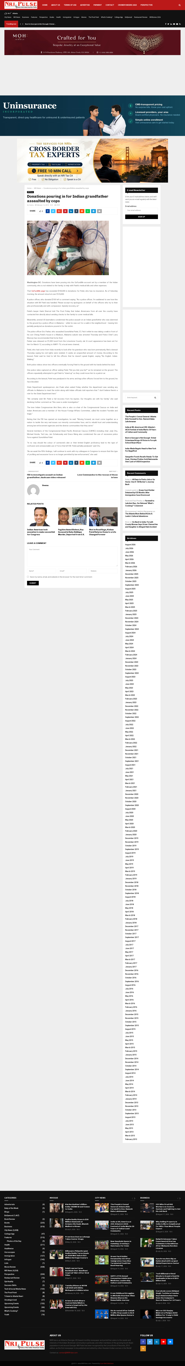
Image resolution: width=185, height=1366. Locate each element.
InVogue (76, 17)
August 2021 (130, 765)
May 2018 (129, 908)
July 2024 (129, 636)
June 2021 (129, 772)
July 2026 (129, 548)
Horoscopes (9, 1252)
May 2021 (129, 776)
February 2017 (131, 963)
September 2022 (132, 717)
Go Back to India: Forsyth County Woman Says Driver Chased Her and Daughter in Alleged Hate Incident (141, 524)
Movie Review (10, 1267)
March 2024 (130, 651)
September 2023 (132, 673)
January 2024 (130, 658)
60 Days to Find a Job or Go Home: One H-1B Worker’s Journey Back (140, 481)
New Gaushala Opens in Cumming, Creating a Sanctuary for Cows (120, 1243)
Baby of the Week (11, 1208)
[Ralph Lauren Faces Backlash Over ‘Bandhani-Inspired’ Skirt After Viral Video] (56, 1271)
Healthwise (8, 1249)
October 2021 (130, 757)
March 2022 (130, 739)
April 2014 (129, 1088)
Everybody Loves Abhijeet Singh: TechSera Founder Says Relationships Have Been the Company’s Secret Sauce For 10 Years (168, 1295)
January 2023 (130, 702)
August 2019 (130, 853)
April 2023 (129, 691)
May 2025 (129, 600)
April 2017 (129, 956)
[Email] (177, 24)
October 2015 (130, 1022)
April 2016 (129, 1000)
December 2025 (131, 574)
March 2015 (130, 1047)
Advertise (85, 5)
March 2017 (130, 959)
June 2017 (129, 948)
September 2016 (132, 981)
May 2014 (129, 1084)
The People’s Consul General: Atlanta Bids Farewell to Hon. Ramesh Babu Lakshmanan (140, 419)
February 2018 (131, 919)
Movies (83, 17)
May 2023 (129, 688)
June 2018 (129, 904)
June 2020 (129, 816)
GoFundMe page (38, 291)
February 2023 (131, 699)
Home (44, 5)
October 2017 (130, 934)
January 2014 (130, 1099)
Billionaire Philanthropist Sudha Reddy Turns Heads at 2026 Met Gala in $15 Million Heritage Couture (77, 1254)
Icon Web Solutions (107, 1363)
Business (25, 17)
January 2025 (130, 614)
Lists (6, 1263)
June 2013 (129, 1125)
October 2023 (130, 669)
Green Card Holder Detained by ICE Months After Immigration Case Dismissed (140, 492)
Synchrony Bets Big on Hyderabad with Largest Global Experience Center (167, 1261)
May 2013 (129, 1128)
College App (119, 17)
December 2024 (131, 618)
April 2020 (129, 824)
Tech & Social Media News (15, 1289)
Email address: (131, 206)
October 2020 (130, 802)
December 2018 (131, 882)
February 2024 (131, 655)
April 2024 (129, 647)
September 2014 (132, 1069)
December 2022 (131, 706)
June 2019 (129, 860)
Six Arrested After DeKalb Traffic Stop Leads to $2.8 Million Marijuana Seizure (122, 1313)
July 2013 (129, 1121)
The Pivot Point (94, 17)
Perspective (147, 5)
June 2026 (129, 552)
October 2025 (130, 581)
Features (34, 17)
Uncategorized (10, 1300)
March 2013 (130, 1136)
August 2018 (130, 897)
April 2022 (129, 735)
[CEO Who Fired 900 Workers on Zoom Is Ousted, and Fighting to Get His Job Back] (147, 1207)
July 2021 (129, 769)
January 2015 (130, 1055)
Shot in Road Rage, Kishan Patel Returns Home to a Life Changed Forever (102, 532)
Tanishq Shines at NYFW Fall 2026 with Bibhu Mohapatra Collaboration (77, 1288)
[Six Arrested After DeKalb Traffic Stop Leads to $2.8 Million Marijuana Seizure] (102, 1314)
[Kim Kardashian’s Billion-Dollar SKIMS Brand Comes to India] (56, 1207)
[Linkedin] (171, 24)
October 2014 (130, 1066)
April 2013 (129, 1132)
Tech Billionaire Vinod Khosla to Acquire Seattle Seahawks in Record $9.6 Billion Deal (167, 1277)
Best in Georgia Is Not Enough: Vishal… (40, 24)
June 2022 (129, 728)
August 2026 (130, 545)
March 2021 (130, 783)
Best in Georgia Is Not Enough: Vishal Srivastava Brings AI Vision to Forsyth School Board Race (141, 440)
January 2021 (130, 791)
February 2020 (131, 831)
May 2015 (129, 1040)
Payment (98, 5)
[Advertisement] (92, 75)
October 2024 (130, 625)
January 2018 (130, 923)
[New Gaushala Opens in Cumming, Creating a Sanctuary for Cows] (102, 1244)
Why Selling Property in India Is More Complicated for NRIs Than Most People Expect (168, 1225)
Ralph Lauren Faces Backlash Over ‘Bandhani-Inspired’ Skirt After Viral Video (77, 1271)
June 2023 (129, 684)
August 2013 (130, 1117)
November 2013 (131, 1106)
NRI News (16, 17)
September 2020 (132, 805)
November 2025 (131, 578)
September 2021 (132, 761)
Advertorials (9, 1204)
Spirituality (8, 1281)
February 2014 (131, 1095)
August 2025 (130, 589)
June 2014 (129, 1081)
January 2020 (130, 835)
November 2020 (131, 798)
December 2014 (131, 1059)
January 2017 (130, 967)
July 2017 (129, 945)
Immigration (67, 17)
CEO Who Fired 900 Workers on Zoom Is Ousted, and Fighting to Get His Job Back (168, 1207)
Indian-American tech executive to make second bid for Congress (41, 532)
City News (7, 17)
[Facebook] (165, 24)
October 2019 (130, 846)
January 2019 (130, 879)
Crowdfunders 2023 (127, 5)
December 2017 (131, 926)
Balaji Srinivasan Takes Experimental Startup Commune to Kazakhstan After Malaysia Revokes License (167, 1243)
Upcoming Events (11, 1303)
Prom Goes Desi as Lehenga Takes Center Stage (77, 1238)
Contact (110, 5)
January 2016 (130, 1011)
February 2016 (131, 1007)
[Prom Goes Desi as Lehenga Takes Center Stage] (56, 1240)
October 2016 (130, 978)
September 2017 (132, 937)
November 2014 (131, 1062)
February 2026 (131, 567)
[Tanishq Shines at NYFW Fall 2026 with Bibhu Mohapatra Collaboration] (56, 1289)
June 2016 (129, 992)
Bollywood (128, 17)
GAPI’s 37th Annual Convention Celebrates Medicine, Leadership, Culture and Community (121, 1279)
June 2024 (129, 640)
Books (52, 17)
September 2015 (132, 1025)
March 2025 (130, 607)
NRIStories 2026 (155, 17)
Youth (6, 1315)
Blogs (6, 1212)
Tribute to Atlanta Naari (13, 1296)
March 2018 (130, 915)
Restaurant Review (140, 17)
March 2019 (130, 871)
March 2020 (130, 827)
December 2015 (131, 1014)
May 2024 (129, 644)
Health (58, 17)
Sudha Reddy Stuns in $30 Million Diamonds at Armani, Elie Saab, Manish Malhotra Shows (76, 1222)
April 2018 (129, 912)
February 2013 (131, 1139)
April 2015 (129, 1044)
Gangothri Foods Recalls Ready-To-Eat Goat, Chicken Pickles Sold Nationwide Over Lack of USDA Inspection (141, 459)
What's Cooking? (11, 1311)
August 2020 (130, 809)
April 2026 (129, 559)
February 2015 (131, 1051)
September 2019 (132, 849)
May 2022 (129, 732)
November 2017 (131, 930)
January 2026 (130, 570)
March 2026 (130, 563)
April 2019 (129, 868)
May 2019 (129, 864)
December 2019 (131, 838)
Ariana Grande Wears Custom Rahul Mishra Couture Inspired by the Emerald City (76, 1304)
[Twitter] (168, 24)
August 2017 (130, 941)
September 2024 (132, 629)
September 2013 (132, 1113)
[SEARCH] (155, 397)
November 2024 (131, 622)
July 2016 (129, 989)
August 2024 (130, 633)
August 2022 (130, 721)
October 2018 (130, 890)
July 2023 (129, 680)
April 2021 (129, 780)
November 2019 (131, 842)
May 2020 (129, 820)
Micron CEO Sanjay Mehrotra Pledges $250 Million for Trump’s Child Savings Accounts (167, 1314)
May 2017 (129, 952)
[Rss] (180, 24)
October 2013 (130, 1110)
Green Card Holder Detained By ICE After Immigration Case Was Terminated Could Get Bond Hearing (120, 1261)
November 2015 (131, 1018)
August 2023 (130, 677)
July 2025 (129, 592)
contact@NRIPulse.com (68, 1353)
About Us (55, 5)
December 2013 (131, 1103)
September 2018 (132, 893)
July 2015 (129, 1033)
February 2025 (131, 611)
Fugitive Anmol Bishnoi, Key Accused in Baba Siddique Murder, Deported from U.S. (71, 532)
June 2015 (129, 1036)
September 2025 (132, 585)
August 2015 (130, 1029)
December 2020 (131, 794)
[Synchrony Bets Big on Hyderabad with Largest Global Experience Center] (147, 1262)
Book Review (9, 1219)
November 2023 (131, 666)
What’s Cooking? (106, 17)
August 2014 (130, 1073)
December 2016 (131, 970)
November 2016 (131, 974)
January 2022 (130, 747)
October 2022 (130, 713)
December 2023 (131, 662)
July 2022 (129, 725)
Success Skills (10, 1285)
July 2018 (129, 901)
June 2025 (129, 596)
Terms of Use (70, 5)
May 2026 (129, 556)
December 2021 (131, 750)
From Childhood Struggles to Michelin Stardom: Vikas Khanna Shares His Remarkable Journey (122, 1296)
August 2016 (130, 985)
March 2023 (130, 695)
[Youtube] (174, 24)
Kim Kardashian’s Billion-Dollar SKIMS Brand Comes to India (77, 1206)
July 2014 (129, 1077)
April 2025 (129, 603)
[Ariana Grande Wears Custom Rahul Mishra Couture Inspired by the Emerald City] (56, 1304)
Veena (31, 205)
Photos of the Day (14, 1241)
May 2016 (129, 996)
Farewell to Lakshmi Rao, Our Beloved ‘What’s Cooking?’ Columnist (139, 503)
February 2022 (131, 743)
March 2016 (130, 1003)
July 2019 (129, 857)
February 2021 (131, 787)
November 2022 (131, 710)
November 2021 (131, 754)
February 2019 (131, 875)
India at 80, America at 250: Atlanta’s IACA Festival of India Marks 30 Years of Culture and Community (140, 429)
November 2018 (131, 886)
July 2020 (129, 813)
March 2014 (130, 1091)
